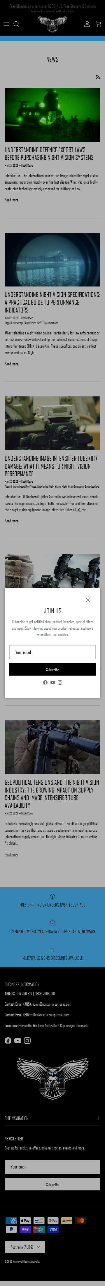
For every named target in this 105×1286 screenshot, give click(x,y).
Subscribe (52, 669)
